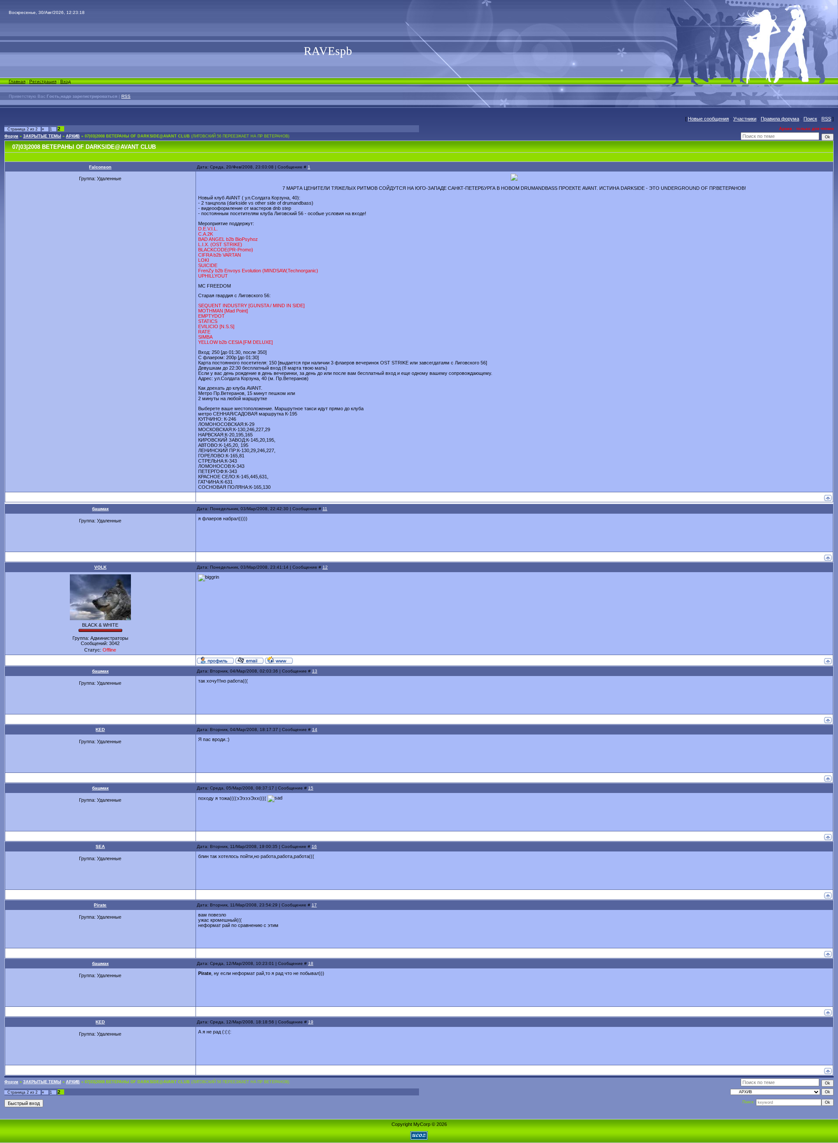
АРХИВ (73, 136)
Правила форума (780, 118)
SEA (100, 846)
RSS (126, 96)
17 (314, 905)
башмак (100, 508)
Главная (17, 81)
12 (325, 567)
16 (314, 846)
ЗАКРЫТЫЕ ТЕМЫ (42, 136)
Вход (65, 81)
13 (314, 671)
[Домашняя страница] (279, 660)
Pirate (100, 905)
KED (100, 729)
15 (310, 788)
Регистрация (42, 81)
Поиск (810, 118)
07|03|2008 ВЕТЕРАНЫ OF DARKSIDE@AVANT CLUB (137, 136)
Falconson (100, 167)
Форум (11, 136)
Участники (744, 118)
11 (325, 508)
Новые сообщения (708, 118)
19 (310, 1021)
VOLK (100, 567)
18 (310, 963)
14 (314, 729)
